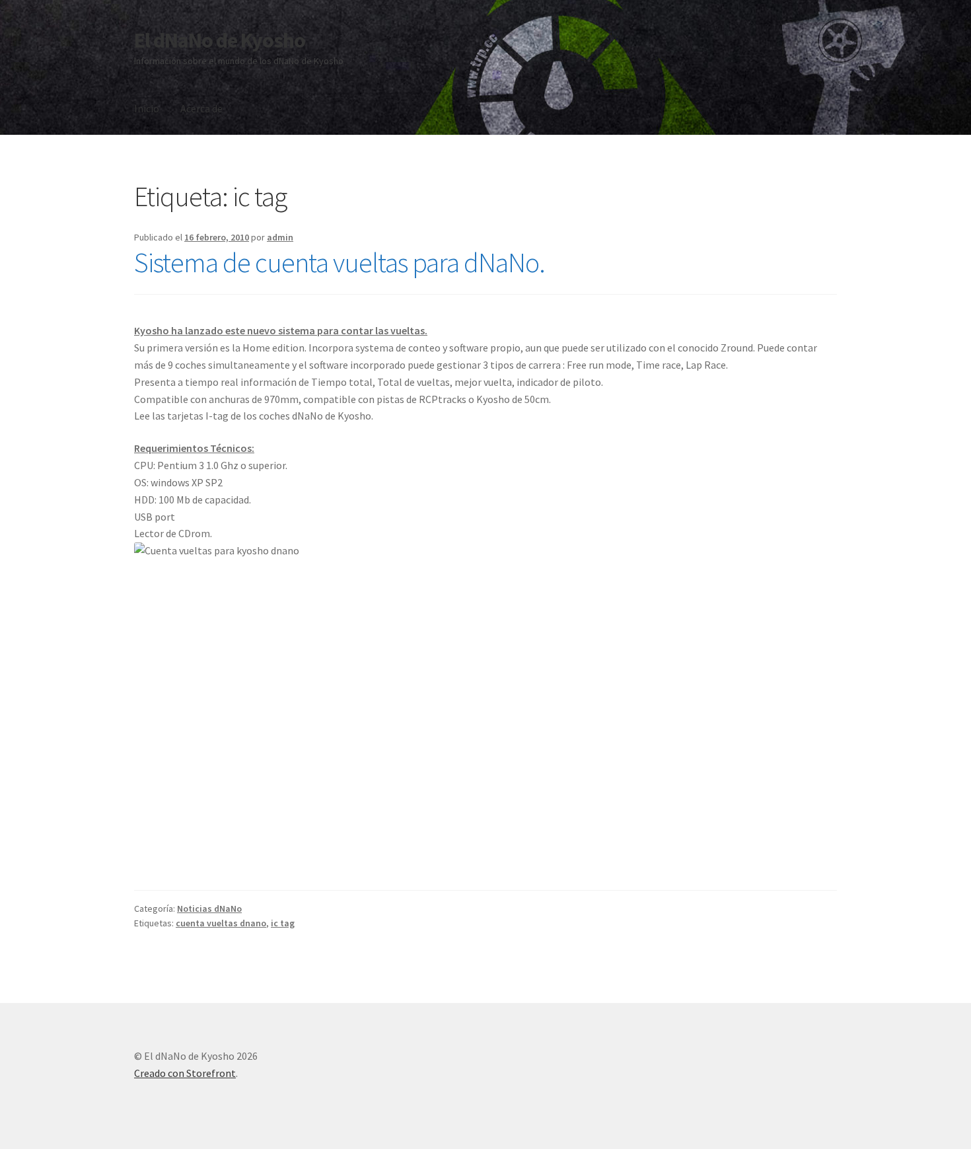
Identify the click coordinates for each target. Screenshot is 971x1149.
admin (280, 237)
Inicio (146, 108)
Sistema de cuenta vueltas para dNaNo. (339, 262)
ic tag (283, 923)
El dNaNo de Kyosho (219, 40)
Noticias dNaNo (209, 908)
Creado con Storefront (185, 1073)
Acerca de (201, 108)
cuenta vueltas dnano (221, 923)
